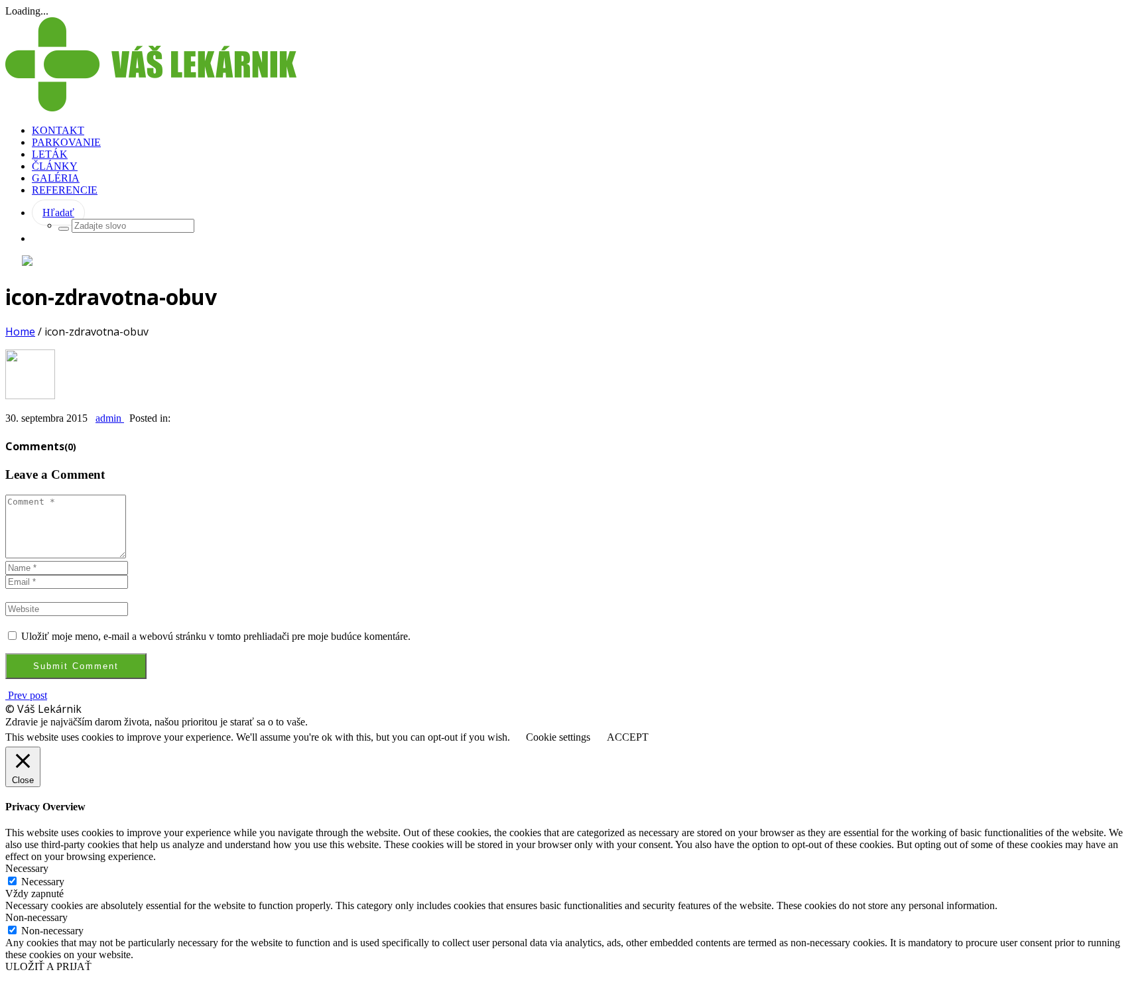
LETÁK (50, 154)
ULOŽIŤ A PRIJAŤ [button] (48, 966)
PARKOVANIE (66, 142)
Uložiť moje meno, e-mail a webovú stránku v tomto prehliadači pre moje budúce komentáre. (216, 636)
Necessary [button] (26, 868)
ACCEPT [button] (628, 737)
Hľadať (58, 212)
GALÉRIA (56, 178)
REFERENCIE (64, 190)
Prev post (26, 695)
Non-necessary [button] (36, 917)
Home (20, 331)
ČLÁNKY (55, 166)
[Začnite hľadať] (63, 229)
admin (110, 418)
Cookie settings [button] (558, 737)
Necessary (42, 881)
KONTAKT (58, 130)
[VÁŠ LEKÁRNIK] (150, 107)
